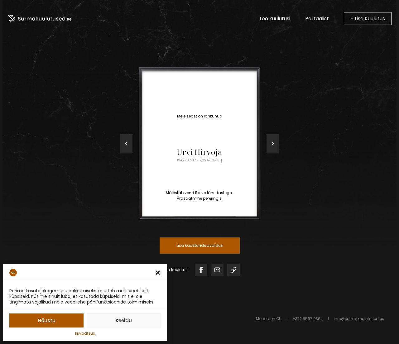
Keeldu (124, 320)
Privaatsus (85, 333)
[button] (158, 273)
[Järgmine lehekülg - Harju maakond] (273, 143)
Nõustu (46, 320)
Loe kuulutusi (275, 18)
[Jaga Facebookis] (201, 270)
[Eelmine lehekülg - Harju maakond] (126, 143)
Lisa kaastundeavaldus (199, 245)
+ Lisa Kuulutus (367, 18)
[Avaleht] (39, 18)
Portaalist (317, 18)
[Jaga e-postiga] (217, 270)
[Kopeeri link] (233, 270)
